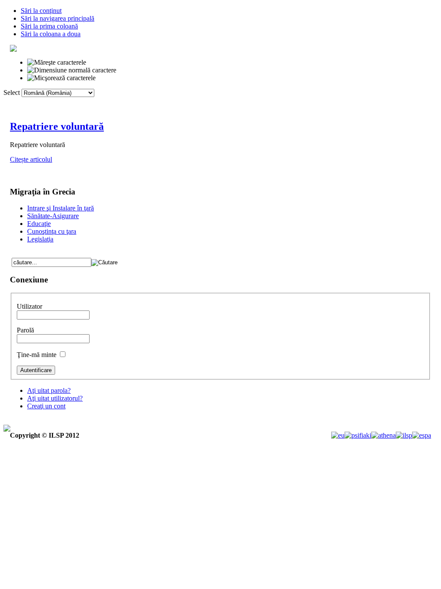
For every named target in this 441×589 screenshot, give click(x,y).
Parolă (25, 330)
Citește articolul (31, 159)
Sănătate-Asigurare (53, 215)
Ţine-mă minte (37, 354)
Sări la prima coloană (49, 26)
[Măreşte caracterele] (56, 62)
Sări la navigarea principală (57, 18)
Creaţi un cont (46, 406)
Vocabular (126, 103)
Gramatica (255, 103)
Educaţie (39, 223)
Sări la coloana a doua (51, 34)
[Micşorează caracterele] (61, 78)
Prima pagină (77, 103)
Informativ (301, 103)
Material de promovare (364, 103)
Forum (214, 103)
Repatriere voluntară (57, 126)
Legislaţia (40, 239)
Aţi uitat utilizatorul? (55, 398)
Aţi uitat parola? (49, 390)
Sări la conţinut (41, 10)
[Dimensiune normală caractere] (71, 70)
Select (11, 92)
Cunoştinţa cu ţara (51, 231)
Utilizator (29, 306)
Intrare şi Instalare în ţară (60, 208)
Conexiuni (172, 103)
